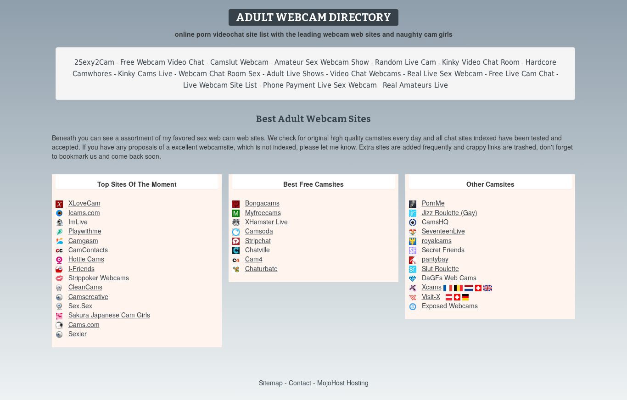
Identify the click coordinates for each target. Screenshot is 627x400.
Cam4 (254, 258)
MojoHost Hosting (343, 382)
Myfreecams (263, 212)
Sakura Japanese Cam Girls (109, 314)
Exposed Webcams (450, 305)
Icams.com (84, 212)
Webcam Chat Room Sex (220, 73)
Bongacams (262, 202)
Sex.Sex (80, 305)
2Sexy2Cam (94, 62)
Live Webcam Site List (220, 85)
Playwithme (84, 230)
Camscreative (88, 296)
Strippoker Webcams (98, 277)
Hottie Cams (86, 258)
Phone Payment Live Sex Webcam (320, 85)
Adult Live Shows (295, 73)
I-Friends (81, 268)
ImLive (78, 221)
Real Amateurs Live (415, 85)
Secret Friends (443, 249)
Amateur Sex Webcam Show (321, 62)
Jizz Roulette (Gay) (449, 212)
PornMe (433, 202)
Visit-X (431, 296)
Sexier (77, 333)
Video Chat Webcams (365, 73)
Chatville (257, 249)
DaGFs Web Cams (449, 277)
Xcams (432, 286)
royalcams (437, 240)
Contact (300, 382)
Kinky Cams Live (145, 73)
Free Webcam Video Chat (162, 62)
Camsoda (259, 230)
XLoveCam (84, 202)
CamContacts (88, 249)
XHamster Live (266, 221)
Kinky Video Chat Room (481, 62)
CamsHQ (435, 221)
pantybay (435, 258)
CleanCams (85, 286)
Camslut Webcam (239, 62)
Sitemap (271, 382)
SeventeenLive (443, 230)
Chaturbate (261, 268)
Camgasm (83, 240)
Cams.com (84, 324)
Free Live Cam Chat (521, 73)
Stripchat (258, 240)
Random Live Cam (405, 62)
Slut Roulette (440, 268)
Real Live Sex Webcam (445, 73)
